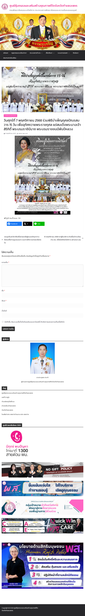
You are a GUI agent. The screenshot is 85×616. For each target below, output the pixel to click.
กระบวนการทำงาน (35, 53)
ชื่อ (3, 290)
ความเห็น (5, 262)
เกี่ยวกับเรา (49, 53)
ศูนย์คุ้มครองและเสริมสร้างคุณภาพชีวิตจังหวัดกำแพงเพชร (43, 6)
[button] (41, 53)
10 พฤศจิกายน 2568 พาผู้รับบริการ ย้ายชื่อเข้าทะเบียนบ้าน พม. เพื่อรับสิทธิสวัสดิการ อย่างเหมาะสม (62, 238)
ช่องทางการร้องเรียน (9, 58)
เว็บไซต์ (4, 311)
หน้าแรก (5, 53)
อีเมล (4, 300)
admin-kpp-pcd (23, 133)
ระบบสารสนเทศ (62, 53)
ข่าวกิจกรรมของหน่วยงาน (10, 115)
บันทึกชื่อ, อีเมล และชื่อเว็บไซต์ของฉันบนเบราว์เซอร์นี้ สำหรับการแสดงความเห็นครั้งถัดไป (34, 322)
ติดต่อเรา (75, 53)
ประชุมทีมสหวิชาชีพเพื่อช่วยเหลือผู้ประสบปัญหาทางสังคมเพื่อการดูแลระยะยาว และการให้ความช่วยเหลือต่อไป (22, 239)
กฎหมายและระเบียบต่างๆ (18, 53)
